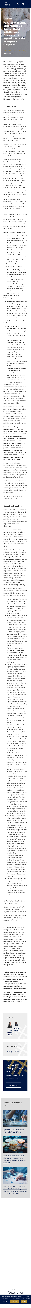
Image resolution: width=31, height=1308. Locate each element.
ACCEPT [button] (24, 1301)
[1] (23, 671)
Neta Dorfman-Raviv (9, 51)
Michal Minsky (21, 51)
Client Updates (8, 18)
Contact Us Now (13, 1085)
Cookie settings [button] (14, 1301)
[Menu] (28, 4)
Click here (14, 498)
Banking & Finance (13, 1052)
